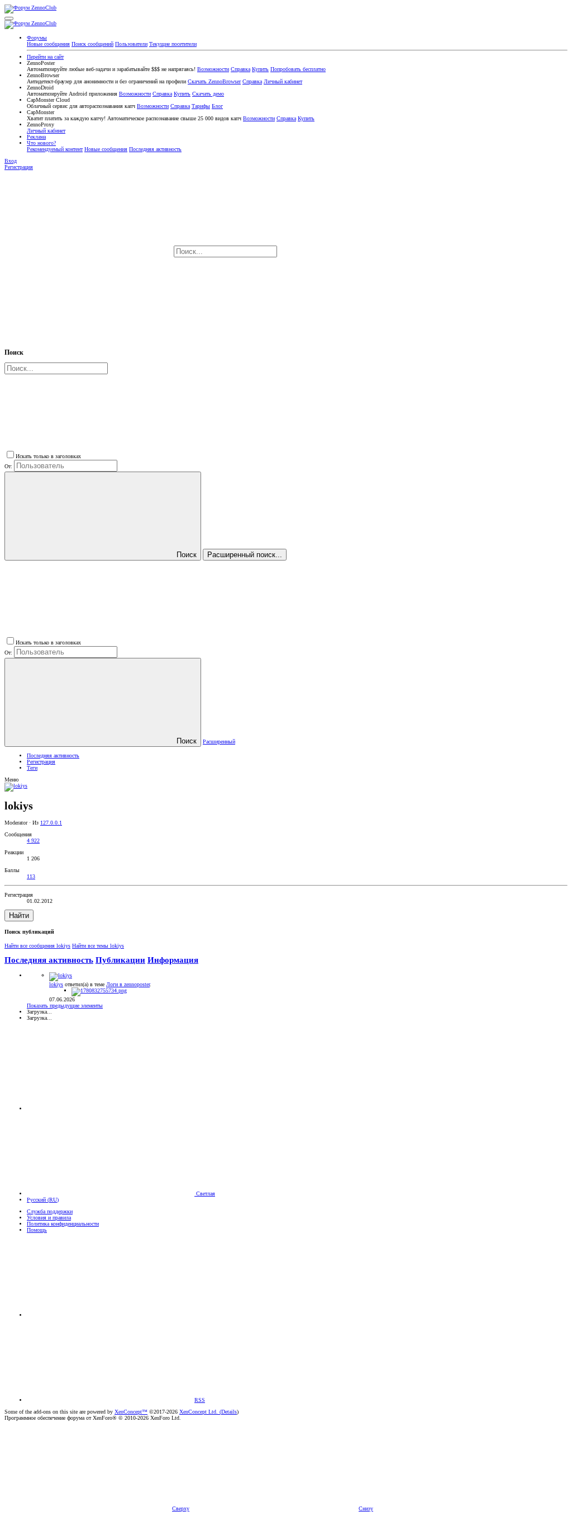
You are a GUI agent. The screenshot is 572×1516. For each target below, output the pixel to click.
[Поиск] (362, 252)
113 (31, 876)
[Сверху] (110, 1315)
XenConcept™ (131, 1412)
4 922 (33, 840)
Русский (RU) (43, 1200)
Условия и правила (49, 1217)
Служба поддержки (50, 1211)
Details (229, 1412)
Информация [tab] (172, 959)
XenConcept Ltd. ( (200, 1412)
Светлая (204, 1193)
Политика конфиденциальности (63, 1224)
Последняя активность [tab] (48, 959)
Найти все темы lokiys (98, 946)
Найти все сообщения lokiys (37, 946)
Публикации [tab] (120, 959)
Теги (32, 768)
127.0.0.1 (51, 823)
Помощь (37, 1230)
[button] (8, 18)
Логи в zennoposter (128, 984)
